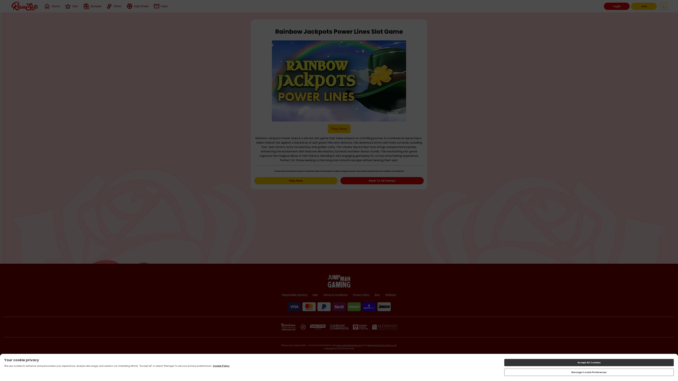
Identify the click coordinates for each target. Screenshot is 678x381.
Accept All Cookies (589, 362)
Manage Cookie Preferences (588, 372)
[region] (339, 367)
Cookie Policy (221, 366)
